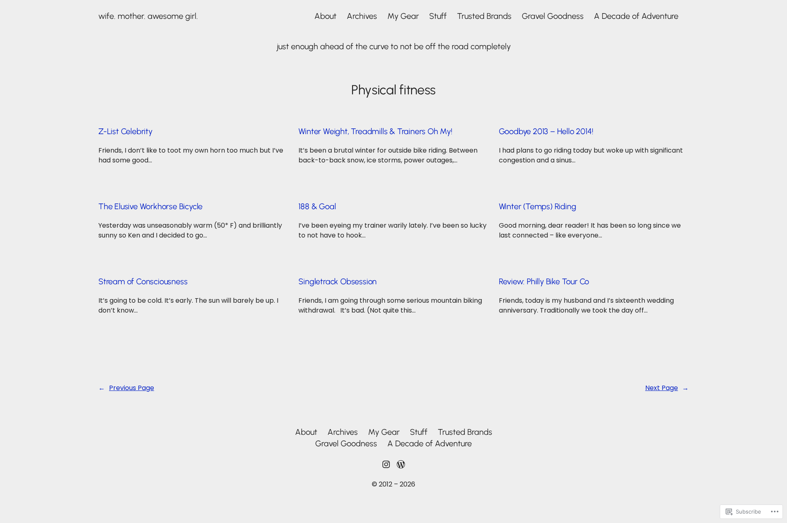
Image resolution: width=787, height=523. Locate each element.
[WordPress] (401, 464)
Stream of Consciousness (142, 281)
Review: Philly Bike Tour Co (544, 281)
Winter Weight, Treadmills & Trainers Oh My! (375, 131)
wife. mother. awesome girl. (148, 16)
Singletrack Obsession (337, 281)
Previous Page (126, 388)
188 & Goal (317, 206)
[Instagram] (386, 464)
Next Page (667, 388)
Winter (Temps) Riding (537, 206)
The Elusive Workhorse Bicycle (150, 206)
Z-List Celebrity (125, 131)
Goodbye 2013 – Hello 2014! (546, 131)
